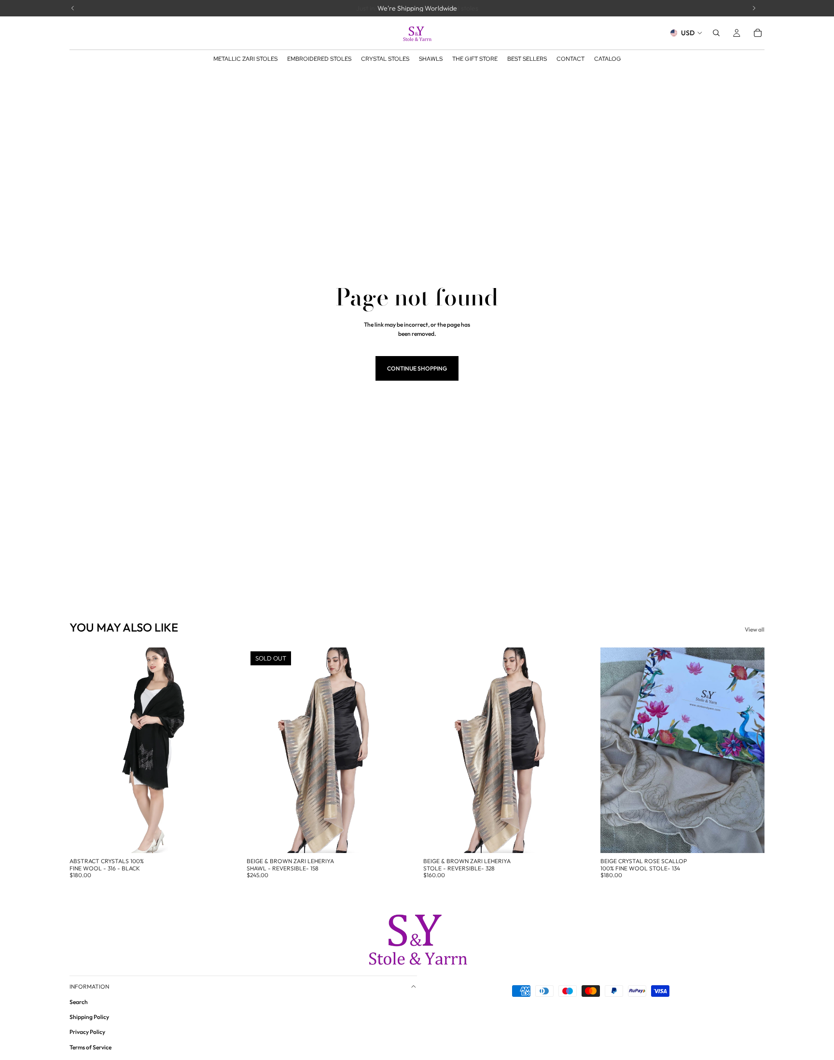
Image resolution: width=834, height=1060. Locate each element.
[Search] (716, 32)
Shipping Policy (89, 1016)
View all (754, 629)
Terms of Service (90, 1047)
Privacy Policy (87, 1031)
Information (89, 986)
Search (79, 1001)
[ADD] (219, 838)
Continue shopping (417, 368)
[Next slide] (219, 750)
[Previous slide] (84, 750)
